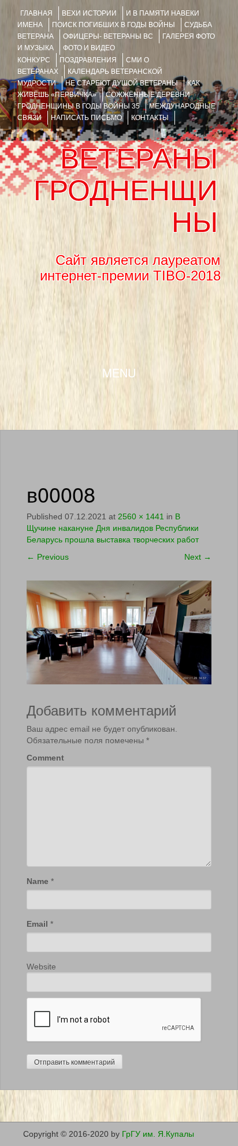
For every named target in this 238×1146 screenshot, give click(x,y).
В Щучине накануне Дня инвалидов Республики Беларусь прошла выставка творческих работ (113, 528)
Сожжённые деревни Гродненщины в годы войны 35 (103, 100)
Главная (36, 13)
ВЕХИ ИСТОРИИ (89, 13)
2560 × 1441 (141, 516)
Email (37, 923)
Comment (45, 757)
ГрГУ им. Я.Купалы (158, 1133)
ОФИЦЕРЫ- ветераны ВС (108, 36)
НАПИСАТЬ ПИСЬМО (86, 118)
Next (197, 556)
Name (38, 881)
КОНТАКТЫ (150, 118)
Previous (48, 556)
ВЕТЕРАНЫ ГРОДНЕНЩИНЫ (126, 190)
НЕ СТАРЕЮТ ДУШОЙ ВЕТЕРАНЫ (121, 83)
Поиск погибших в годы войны (113, 25)
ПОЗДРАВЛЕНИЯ (88, 60)
